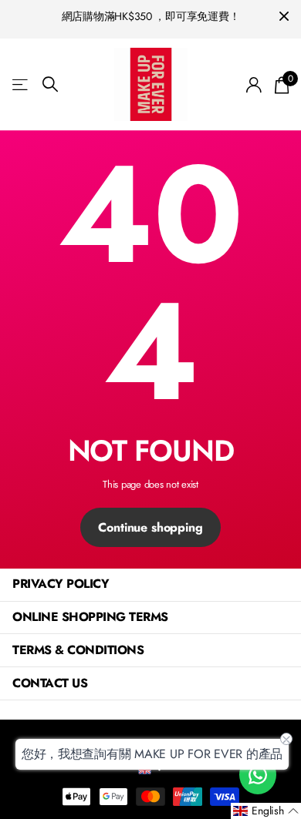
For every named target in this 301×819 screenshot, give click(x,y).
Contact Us (49, 683)
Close (284, 16)
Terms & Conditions (78, 650)
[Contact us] (257, 774)
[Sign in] (254, 84)
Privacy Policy (60, 583)
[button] (266, 811)
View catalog (21, 84)
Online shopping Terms (90, 617)
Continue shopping (150, 527)
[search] (50, 84)
